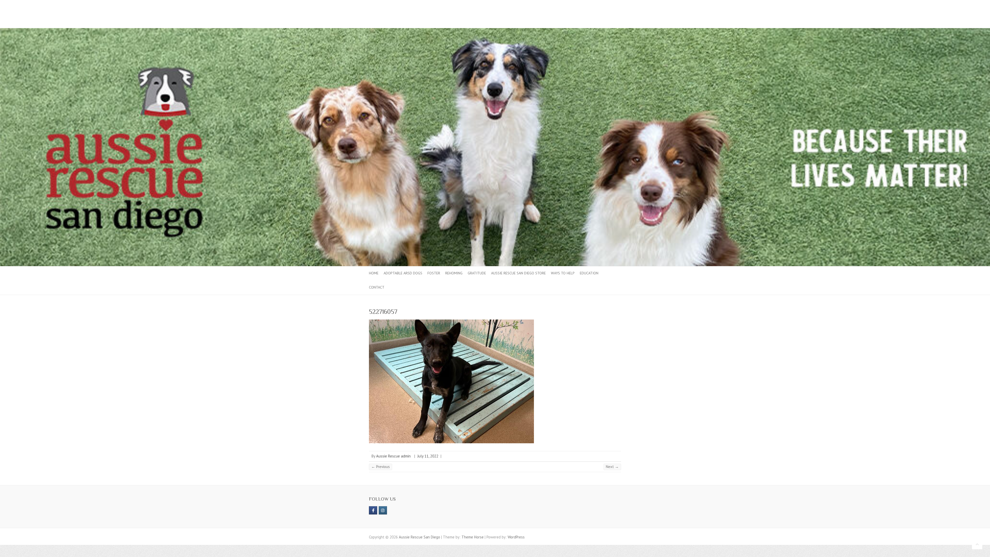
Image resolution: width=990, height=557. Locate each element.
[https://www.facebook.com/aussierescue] (373, 510)
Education (589, 273)
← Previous (380, 466)
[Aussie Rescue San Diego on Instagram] (383, 510)
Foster (433, 273)
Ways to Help (563, 273)
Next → (612, 466)
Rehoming (454, 273)
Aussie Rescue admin (393, 456)
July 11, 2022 (427, 456)
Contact (376, 287)
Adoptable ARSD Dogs (403, 273)
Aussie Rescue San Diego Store (518, 273)
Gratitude (477, 273)
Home (373, 273)
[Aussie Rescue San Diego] (495, 30)
